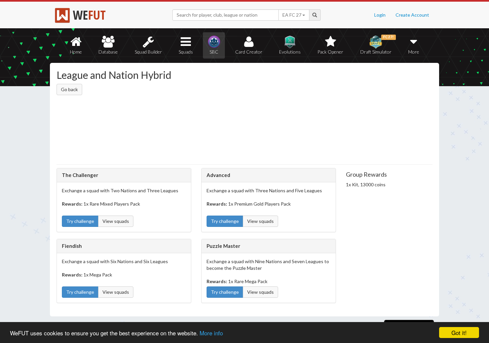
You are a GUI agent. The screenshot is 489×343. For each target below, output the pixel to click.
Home (76, 52)
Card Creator (248, 52)
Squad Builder (148, 52)
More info (211, 333)
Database (108, 52)
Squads (186, 52)
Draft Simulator (377, 45)
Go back (69, 89)
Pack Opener (330, 52)
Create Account (412, 15)
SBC (214, 52)
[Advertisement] (308, 114)
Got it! (459, 332)
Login (380, 15)
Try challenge (80, 221)
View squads (115, 221)
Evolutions (290, 52)
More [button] (413, 52)
